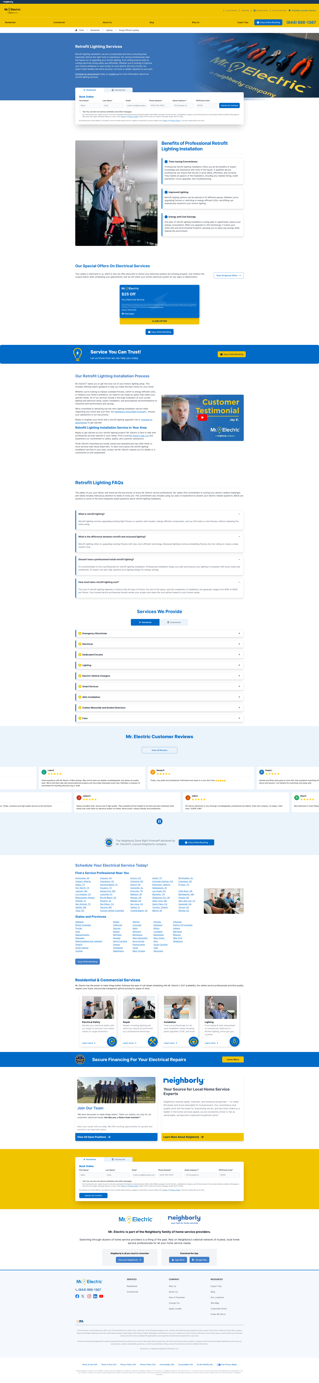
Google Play (201, 1260)
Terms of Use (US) (89, 1364)
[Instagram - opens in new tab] (89, 1296)
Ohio (156, 941)
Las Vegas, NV (159, 891)
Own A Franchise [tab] (279, 10)
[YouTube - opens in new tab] (101, 1296)
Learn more (87, 1043)
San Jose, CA (136, 904)
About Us (173, 1292)
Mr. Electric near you (139, 435)
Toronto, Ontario (160, 907)
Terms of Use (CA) (108, 1364)
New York (177, 938)
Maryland (177, 931)
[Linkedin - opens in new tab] (95, 1296)
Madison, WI (136, 894)
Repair (126, 1022)
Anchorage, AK (82, 878)
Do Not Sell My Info (205, 1364)
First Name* (84, 100)
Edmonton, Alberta (161, 884)
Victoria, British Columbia (112, 910)
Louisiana (158, 931)
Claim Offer (159, 321)
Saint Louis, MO (159, 901)
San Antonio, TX (82, 904)
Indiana (176, 928)
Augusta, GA (106, 878)
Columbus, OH (185, 881)
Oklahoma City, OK (161, 897)
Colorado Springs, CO (162, 881)
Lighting (209, 1022)
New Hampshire (140, 938)
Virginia (78, 951)
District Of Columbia (182, 925)
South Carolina (160, 944)
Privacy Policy (133, 116)
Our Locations (217, 1297)
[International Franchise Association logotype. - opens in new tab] (79, 1321)
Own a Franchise (177, 1297)
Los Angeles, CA (83, 894)
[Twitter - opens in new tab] (83, 1296)
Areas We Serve (218, 1314)
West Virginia (139, 951)
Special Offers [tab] (262, 10)
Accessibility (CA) (185, 1364)
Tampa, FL (135, 907)
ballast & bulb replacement (222, 1025)
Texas (135, 948)
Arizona (157, 922)
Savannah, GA (185, 904)
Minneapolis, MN (186, 894)
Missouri (177, 935)
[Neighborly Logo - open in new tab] (8, 2)
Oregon (116, 944)
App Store (180, 1260)
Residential (91, 90)
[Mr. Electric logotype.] (136, 1219)
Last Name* (107, 100)
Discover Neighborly (128, 1260)
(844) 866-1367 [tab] (301, 22)
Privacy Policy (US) (128, 1364)
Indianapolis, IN (159, 888)
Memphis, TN (158, 894)
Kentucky (137, 931)
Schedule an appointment (87, 74)
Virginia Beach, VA (139, 910)
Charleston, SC (107, 881)
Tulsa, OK (79, 910)
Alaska (116, 922)
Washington (118, 951)
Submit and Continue (229, 105)
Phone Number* (155, 100)
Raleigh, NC (135, 901)
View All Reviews (159, 750)
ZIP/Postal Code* (203, 100)
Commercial (120, 90)
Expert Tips (216, 1286)
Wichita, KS (183, 910)
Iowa (77, 931)
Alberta (136, 922)
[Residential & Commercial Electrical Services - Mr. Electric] (12, 10)
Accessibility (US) (167, 1364)
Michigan (117, 935)
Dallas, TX (80, 884)
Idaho (135, 928)
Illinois (156, 928)
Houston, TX (106, 888)
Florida (78, 928)
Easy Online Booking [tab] (270, 22)
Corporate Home (219, 1308)
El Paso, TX (183, 884)
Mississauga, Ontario (85, 897)
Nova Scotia (138, 941)
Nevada (116, 938)
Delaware (158, 925)
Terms (123, 116)
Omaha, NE (183, 897)
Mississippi (159, 935)
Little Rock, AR (185, 891)
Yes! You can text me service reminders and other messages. (107, 112)
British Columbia (83, 925)
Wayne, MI (157, 910)
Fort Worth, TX (82, 888)
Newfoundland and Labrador (88, 941)
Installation (170, 1022)
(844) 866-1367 (89, 1290)
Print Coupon (129, 314)
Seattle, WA (80, 907)
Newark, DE (135, 897)
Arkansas (177, 922)
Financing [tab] (245, 10)
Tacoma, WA (106, 907)
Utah (156, 948)
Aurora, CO (135, 878)
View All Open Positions (91, 1136)
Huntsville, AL (136, 888)
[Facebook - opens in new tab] (77, 1296)
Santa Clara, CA (159, 904)
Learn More (233, 1059)
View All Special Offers (227, 275)
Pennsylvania (139, 944)
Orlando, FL (80, 901)
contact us (114, 74)
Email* (128, 100)
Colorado (137, 925)
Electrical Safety (91, 1022)
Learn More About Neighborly (181, 1136)
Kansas (116, 931)
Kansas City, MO (107, 891)
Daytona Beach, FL (109, 884)
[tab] (302, 10)
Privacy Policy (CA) (148, 1364)
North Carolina (120, 941)
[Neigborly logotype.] (184, 1219)
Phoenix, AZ (105, 901)
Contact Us (174, 1303)
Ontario (78, 944)
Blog (213, 1292)
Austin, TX (157, 878)
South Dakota (81, 948)
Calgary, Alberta (83, 881)
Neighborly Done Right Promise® (131, 411)
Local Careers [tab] (231, 10)
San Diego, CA (107, 904)
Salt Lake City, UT (186, 901)
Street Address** (180, 100)
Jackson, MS (81, 891)
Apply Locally (175, 1308)
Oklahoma (178, 941)
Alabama (79, 922)
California (117, 925)
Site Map (215, 1303)
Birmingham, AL (185, 878)
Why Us (172, 1286)
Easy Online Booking (161, 332)
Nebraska (79, 938)
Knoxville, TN (136, 891)
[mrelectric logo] (96, 1281)
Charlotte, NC (136, 881)
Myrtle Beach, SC (108, 897)
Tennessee (118, 948)
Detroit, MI (135, 884)
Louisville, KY (106, 894)
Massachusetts (82, 935)
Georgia (116, 928)
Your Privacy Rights (229, 1364)
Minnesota (137, 935)
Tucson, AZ (183, 907)
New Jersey (159, 938)
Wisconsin (158, 951)
